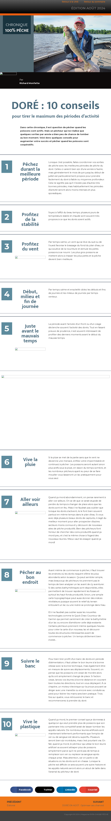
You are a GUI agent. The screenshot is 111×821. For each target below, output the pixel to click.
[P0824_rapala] (55, 408)
